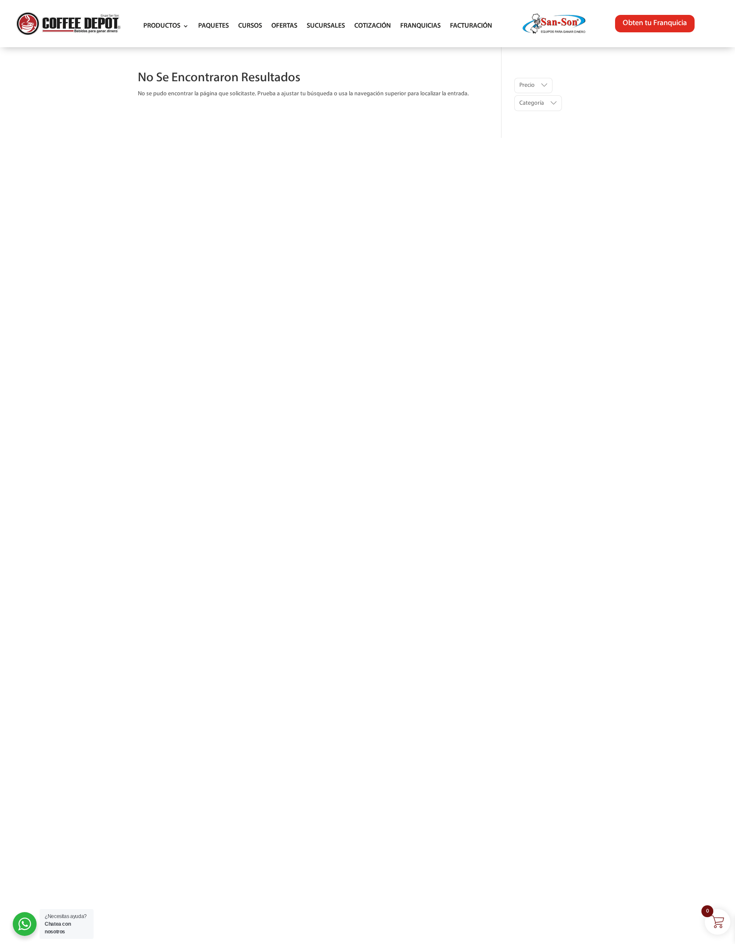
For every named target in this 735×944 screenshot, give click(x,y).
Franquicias (420, 26)
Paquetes (213, 26)
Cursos (250, 26)
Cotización (372, 26)
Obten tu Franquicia (655, 23)
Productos (161, 26)
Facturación (471, 26)
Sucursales (326, 26)
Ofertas (284, 26)
